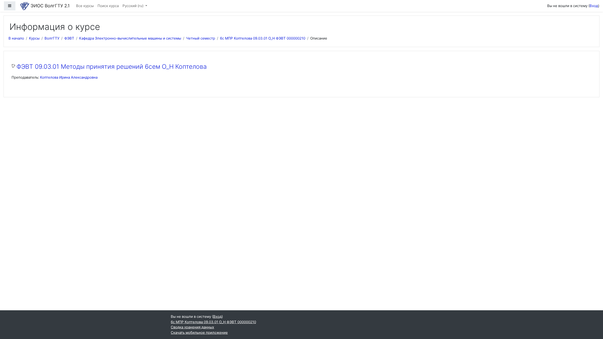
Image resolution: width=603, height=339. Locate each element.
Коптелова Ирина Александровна (69, 77)
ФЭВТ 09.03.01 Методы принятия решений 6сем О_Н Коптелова (111, 66)
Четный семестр (200, 38)
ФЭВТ (69, 38)
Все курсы (85, 6)
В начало (16, 38)
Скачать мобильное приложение (199, 332)
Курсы (34, 38)
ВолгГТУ (52, 38)
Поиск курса (108, 6)
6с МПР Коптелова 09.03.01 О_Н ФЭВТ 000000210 (262, 38)
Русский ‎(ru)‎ (133, 6)
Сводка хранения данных (192, 327)
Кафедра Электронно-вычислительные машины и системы (130, 38)
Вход (594, 6)
